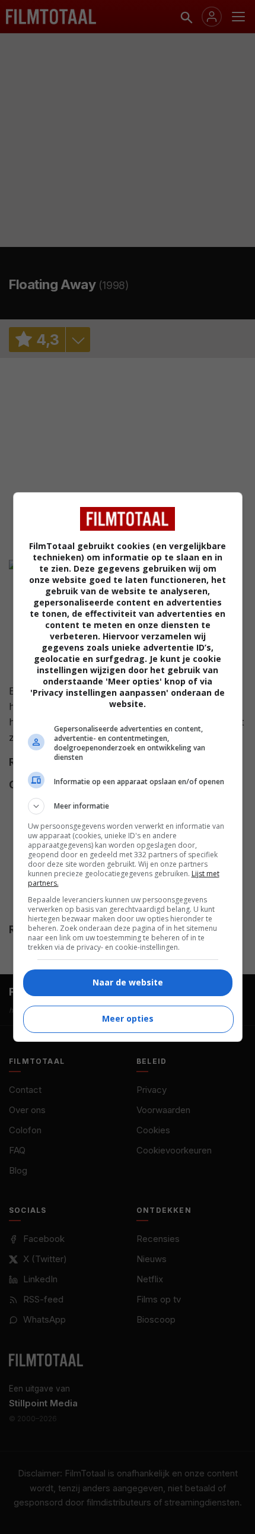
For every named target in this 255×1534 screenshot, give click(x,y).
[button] (128, 806)
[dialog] (128, 767)
